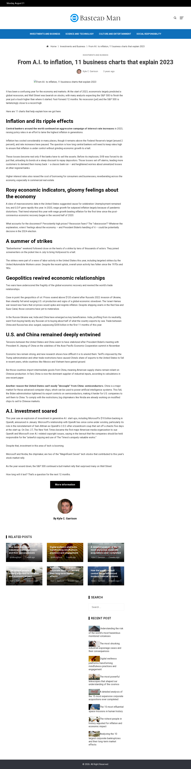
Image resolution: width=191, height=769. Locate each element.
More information (65, 484)
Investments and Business (95, 55)
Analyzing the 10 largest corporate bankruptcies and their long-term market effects (64, 572)
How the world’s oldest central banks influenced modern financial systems (104, 573)
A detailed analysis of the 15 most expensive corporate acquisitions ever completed (106, 550)
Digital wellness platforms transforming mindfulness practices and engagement (64, 550)
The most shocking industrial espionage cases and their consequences (23, 550)
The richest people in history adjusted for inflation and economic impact (24, 573)
